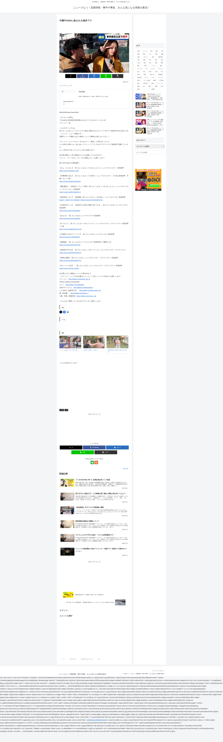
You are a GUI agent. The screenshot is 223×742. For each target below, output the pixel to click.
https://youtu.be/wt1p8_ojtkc (69, 171)
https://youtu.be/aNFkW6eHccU (70, 260)
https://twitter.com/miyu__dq (86, 296)
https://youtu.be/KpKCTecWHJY (70, 253)
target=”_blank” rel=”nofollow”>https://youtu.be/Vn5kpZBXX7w (81, 200)
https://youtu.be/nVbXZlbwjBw (69, 218)
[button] (117, 76)
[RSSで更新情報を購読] (96, 462)
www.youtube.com (68, 103)
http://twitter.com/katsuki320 (83, 287)
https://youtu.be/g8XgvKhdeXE (70, 181)
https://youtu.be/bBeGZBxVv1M (70, 229)
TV (67, 410)
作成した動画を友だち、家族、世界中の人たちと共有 (93, 96)
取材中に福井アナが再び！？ (92, 350)
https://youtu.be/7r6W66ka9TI (69, 237)
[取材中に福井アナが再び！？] (94, 342)
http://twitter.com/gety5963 (75, 285)
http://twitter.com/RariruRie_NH (90, 290)
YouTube (82, 92)
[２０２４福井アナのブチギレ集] (70, 342)
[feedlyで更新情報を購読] (92, 462)
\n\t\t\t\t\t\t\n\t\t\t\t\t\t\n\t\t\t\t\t (97, 720)
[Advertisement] (94, 27)
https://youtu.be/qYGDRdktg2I (69, 211)
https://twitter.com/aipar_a (79, 293)
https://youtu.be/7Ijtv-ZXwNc (69, 268)
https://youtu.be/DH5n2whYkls (69, 245)
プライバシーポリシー (158, 670)
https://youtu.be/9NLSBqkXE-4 (70, 192)
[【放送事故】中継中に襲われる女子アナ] (117, 342)
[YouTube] (68, 94)
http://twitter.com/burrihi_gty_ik (79, 279)
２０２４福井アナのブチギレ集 (68, 350)
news (62, 410)
